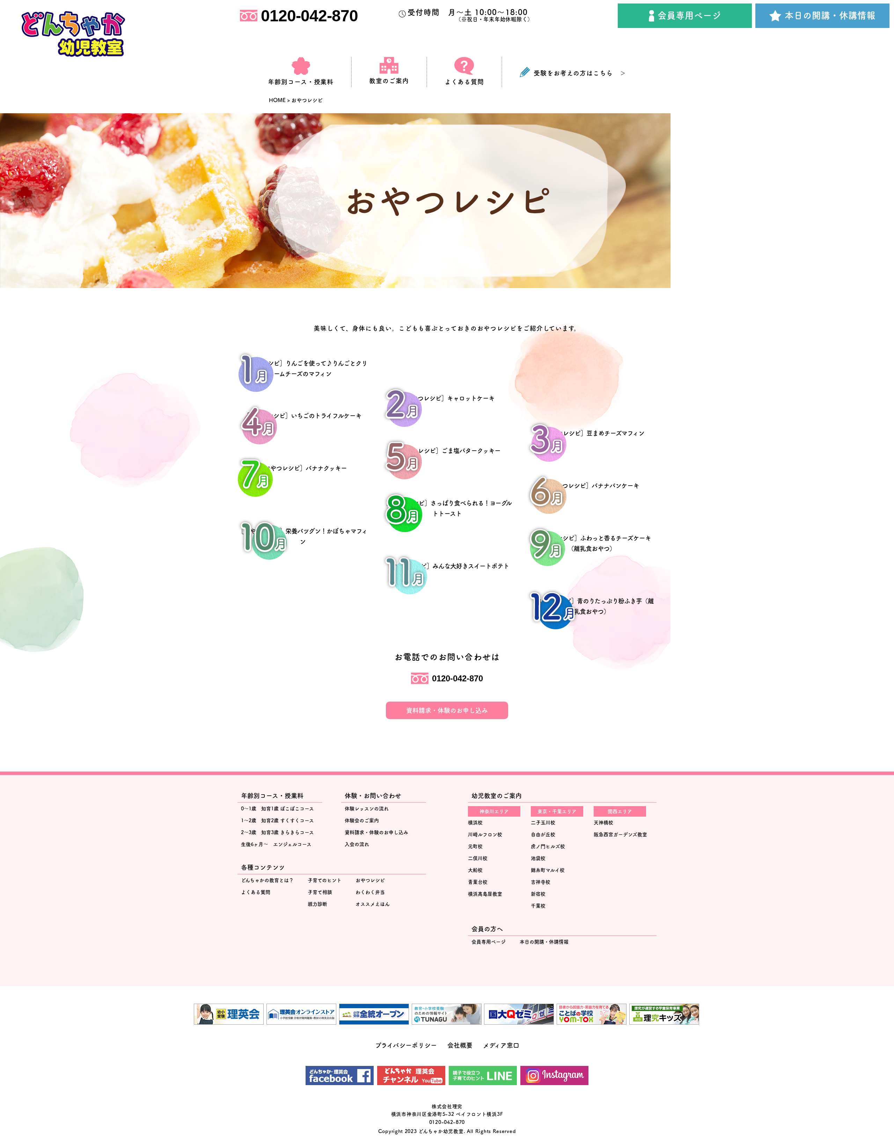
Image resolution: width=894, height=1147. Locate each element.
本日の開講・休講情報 (830, 15)
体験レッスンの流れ (367, 808)
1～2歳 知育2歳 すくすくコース (277, 820)
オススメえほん (373, 904)
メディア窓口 (501, 1045)
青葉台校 (478, 882)
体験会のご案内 (362, 820)
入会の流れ (357, 844)
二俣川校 (478, 858)
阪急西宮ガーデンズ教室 (620, 834)
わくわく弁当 (370, 892)
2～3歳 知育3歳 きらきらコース (277, 832)
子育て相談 (320, 892)
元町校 (475, 846)
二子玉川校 (543, 822)
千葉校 (538, 905)
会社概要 (459, 1045)
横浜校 (475, 822)
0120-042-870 (309, 16)
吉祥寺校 (540, 882)
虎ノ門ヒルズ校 (548, 846)
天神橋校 (603, 822)
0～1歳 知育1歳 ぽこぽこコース (277, 808)
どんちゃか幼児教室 (440, 1131)
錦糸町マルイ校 (548, 870)
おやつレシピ (370, 880)
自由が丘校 (543, 834)
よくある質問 (255, 892)
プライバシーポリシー (406, 1045)
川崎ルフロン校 (485, 834)
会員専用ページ (689, 15)
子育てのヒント (325, 880)
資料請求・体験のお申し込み (447, 710)
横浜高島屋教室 (485, 893)
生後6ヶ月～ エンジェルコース (276, 844)
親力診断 (317, 904)
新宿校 (538, 893)
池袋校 (538, 858)
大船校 (475, 870)
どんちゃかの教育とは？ (267, 880)
